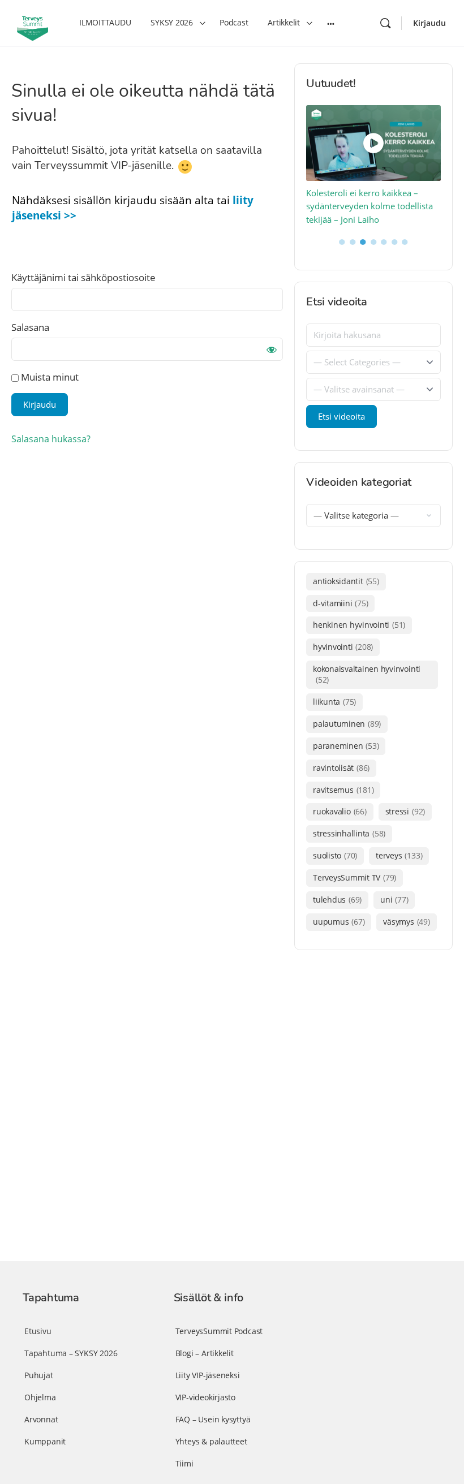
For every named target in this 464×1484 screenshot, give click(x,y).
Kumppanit (45, 1441)
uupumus (338, 921)
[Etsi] (385, 23)
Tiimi (184, 1463)
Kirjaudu (429, 23)
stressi (405, 811)
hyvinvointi (343, 646)
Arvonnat (41, 1419)
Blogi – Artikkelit (204, 1353)
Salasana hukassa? (51, 439)
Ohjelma (40, 1397)
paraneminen (346, 745)
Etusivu (37, 1331)
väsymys (406, 921)
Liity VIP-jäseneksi (207, 1375)
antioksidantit (346, 581)
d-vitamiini (340, 603)
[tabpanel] (373, 166)
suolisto (335, 855)
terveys (399, 855)
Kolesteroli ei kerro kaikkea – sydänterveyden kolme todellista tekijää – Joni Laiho (369, 206)
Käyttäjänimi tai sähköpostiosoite (83, 277)
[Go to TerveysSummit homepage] (32, 22)
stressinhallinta (349, 833)
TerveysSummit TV (354, 877)
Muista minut (49, 376)
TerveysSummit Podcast (219, 1331)
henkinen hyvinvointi (359, 624)
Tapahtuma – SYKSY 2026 (70, 1353)
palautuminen (347, 723)
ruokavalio (340, 811)
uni (394, 899)
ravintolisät (341, 767)
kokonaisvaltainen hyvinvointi (366, 674)
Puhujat (38, 1375)
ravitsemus (343, 789)
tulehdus (337, 899)
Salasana (30, 327)
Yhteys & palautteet (211, 1441)
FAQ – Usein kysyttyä (213, 1419)
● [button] (342, 241)
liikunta (334, 701)
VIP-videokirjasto (205, 1397)
